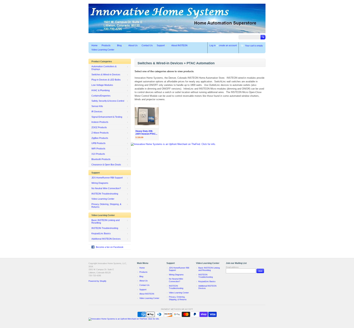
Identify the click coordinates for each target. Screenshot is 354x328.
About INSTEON (179, 45)
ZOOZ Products (99, 127)
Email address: (232, 267)
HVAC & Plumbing (100, 90)
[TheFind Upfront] (173, 144)
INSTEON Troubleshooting (104, 193)
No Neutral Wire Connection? (106, 188)
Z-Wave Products (100, 132)
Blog (119, 45)
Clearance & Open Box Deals (106, 164)
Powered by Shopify (97, 281)
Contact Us (147, 45)
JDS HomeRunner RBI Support (107, 177)
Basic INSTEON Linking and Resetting (105, 221)
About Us (133, 45)
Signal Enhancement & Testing (106, 117)
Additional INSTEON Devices (106, 239)
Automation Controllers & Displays (104, 68)
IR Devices (96, 111)
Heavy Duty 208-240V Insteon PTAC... (146, 132)
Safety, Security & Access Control (107, 101)
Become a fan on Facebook (109, 247)
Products (106, 45)
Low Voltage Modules (102, 85)
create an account (228, 45)
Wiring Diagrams (99, 183)
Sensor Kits (97, 106)
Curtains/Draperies (100, 95)
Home (94, 45)
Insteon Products (99, 122)
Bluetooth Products (100, 159)
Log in (212, 45)
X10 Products (98, 154)
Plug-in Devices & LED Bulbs (106, 79)
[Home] (177, 31)
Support (161, 45)
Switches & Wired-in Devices (105, 74)
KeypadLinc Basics (101, 233)
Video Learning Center (102, 49)
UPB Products (98, 143)
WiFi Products (98, 148)
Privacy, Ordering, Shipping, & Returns (106, 205)
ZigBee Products (99, 138)
